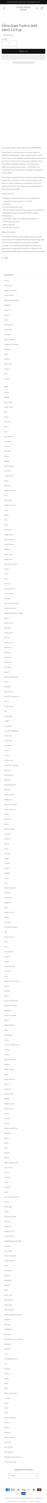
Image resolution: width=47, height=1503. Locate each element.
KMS (5, 520)
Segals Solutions (10, 505)
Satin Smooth (9, 540)
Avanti (6, 618)
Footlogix (7, 441)
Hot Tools (7, 471)
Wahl (6, 1383)
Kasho (6, 996)
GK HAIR (7, 893)
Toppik (6, 1378)
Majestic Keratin (10, 490)
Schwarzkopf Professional (13, 1315)
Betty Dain (8, 662)
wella (6, 354)
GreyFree (7, 903)
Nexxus (6, 1138)
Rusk (6, 525)
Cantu (6, 701)
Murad (6, 1114)
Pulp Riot (7, 451)
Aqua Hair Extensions (11, 603)
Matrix (6, 417)
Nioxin (6, 456)
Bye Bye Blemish (10, 1418)
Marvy (6, 1074)
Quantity (4, 39)
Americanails (8, 594)
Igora (6, 942)
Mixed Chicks (8, 407)
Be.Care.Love (8, 643)
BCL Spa (7, 638)
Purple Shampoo (10, 1256)
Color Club (8, 736)
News (6, 320)
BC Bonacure (8, 633)
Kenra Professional (11, 1001)
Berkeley (7, 652)
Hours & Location (10, 290)
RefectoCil (8, 530)
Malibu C (7, 1064)
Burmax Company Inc (11, 697)
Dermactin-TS (9, 795)
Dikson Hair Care (10, 809)
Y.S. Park (7, 1398)
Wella (6, 1388)
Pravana (7, 1221)
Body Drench (8, 692)
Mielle (6, 515)
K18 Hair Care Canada (11, 981)
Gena (6, 883)
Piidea (6, 1212)
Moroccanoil (8, 1109)
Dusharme (8, 819)
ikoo (5, 947)
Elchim (6, 824)
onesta (6, 446)
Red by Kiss (8, 1271)
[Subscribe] (36, 1475)
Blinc (6, 682)
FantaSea (7, 834)
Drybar (6, 814)
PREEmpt (7, 1226)
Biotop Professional (11, 677)
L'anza (6, 1040)
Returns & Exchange (11, 300)
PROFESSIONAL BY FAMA (12, 1241)
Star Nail (7, 1334)
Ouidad (7, 1187)
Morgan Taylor (9, 1104)
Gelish (6, 878)
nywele (6, 379)
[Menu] (4, 8)
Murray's (7, 1118)
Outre (6, 1192)
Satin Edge (8, 1305)
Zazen (6, 1403)
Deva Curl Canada (10, 804)
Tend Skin (7, 422)
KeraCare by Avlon (10, 1006)
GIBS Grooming (9, 888)
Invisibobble (8, 952)
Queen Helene (9, 1261)
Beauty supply (9, 339)
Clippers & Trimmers (11, 344)
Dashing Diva (8, 775)
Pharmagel (8, 1207)
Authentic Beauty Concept (13, 613)
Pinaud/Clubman (10, 1217)
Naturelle (7, 1133)
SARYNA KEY (8, 1300)
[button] (23, 57)
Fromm (7, 868)
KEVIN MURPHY (9, 1025)
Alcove (6, 1423)
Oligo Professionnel (11, 1163)
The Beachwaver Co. (11, 1359)
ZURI (6, 1413)
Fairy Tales (8, 500)
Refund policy (39, 1498)
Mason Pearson (9, 1079)
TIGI (5, 1364)
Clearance (7, 349)
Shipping (7, 305)
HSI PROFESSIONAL (11, 927)
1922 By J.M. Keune (11, 564)
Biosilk (6, 672)
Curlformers (8, 760)
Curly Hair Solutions (11, 765)
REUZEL (7, 461)
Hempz (6, 917)
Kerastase (7, 1011)
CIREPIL (7, 721)
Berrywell (7, 657)
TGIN (6, 1354)
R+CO (6, 1266)
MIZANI (7, 1099)
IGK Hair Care (9, 937)
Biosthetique (8, 466)
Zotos (6, 1408)
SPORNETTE (8, 1329)
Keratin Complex (10, 1015)
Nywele (7, 1158)
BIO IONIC (7, 667)
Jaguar (6, 961)
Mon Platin (8, 402)
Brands (6, 315)
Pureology (8, 1251)
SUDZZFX (7, 1344)
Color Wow (8, 741)
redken (6, 359)
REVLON (7, 1285)
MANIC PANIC (9, 1069)
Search (6, 392)
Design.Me (7, 800)
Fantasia (7, 839)
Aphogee (7, 598)
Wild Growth (8, 1452)
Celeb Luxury (9, 706)
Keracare (7, 486)
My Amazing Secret (10, 1128)
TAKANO (7, 1349)
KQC (5, 374)
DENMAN (7, 780)
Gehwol (7, 1428)
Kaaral (6, 986)
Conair (6, 751)
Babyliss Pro (8, 623)
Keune (6, 1020)
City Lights (8, 726)
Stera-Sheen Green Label (13, 1339)
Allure (6, 579)
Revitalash (8, 1280)
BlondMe (7, 687)
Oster (6, 510)
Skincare (7, 334)
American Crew (9, 589)
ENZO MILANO (9, 829)
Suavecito (7, 1442)
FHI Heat (7, 854)
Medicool (7, 1089)
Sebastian (7, 549)
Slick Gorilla (8, 1447)
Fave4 (6, 849)
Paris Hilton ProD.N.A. (12, 1197)
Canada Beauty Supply (15, 1498)
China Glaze (8, 716)
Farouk (6, 844)
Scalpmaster (8, 535)
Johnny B (7, 971)
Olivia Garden (9, 544)
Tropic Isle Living (10, 1462)
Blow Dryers (8, 325)
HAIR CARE (8, 330)
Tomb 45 (7, 1374)
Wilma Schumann (10, 1393)
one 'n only (8, 1168)
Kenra (6, 427)
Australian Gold (10, 608)
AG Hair (7, 569)
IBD (5, 932)
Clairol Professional (11, 731)
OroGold (7, 1177)
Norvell (7, 1153)
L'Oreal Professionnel (12, 1045)
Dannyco (7, 770)
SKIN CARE (8, 364)
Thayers (7, 369)
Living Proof (8, 476)
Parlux (6, 1202)
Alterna (7, 584)
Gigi (5, 412)
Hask (6, 907)
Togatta (7, 1369)
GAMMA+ (7, 873)
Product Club (9, 1231)
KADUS (6, 991)
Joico (6, 976)
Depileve (7, 790)
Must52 (7, 1123)
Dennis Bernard (9, 785)
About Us (7, 310)
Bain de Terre (9, 437)
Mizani (6, 481)
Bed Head (7, 647)
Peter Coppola (9, 1437)
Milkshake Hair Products (13, 1457)
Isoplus (7, 957)
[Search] (37, 8)
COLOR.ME (8, 746)
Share (6, 258)
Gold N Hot (8, 898)
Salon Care (8, 1295)
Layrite (6, 1055)
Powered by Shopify (27, 1498)
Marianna (7, 1432)
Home (6, 281)
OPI (5, 495)
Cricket (6, 755)
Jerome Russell (9, 966)
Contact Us (8, 286)
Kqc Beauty (8, 1035)
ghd (5, 432)
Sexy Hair (7, 1324)
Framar (7, 858)
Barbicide (7, 628)
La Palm (7, 1050)
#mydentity (8, 559)
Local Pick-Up (9, 295)
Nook (6, 1148)
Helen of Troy (9, 912)
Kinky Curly (8, 554)
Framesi (7, 863)
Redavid (7, 1275)
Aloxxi (6, 574)
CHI (5, 711)
